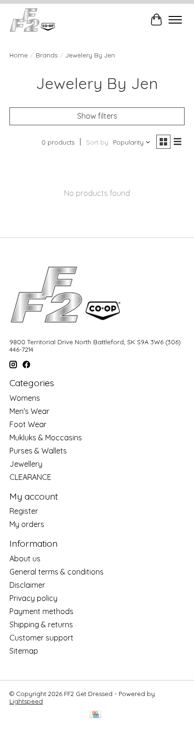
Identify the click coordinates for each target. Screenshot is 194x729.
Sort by (97, 142)
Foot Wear (28, 424)
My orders (26, 524)
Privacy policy (33, 598)
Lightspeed (26, 701)
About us (24, 558)
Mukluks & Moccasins (45, 437)
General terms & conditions (56, 571)
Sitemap (23, 651)
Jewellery (25, 464)
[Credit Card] (95, 715)
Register (23, 511)
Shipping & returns (41, 624)
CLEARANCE (30, 477)
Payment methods (41, 611)
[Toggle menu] (175, 19)
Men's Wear (29, 411)
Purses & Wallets (38, 450)
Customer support (41, 637)
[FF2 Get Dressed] (33, 20)
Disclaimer (27, 585)
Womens (24, 398)
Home (18, 55)
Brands (46, 55)
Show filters (97, 116)
